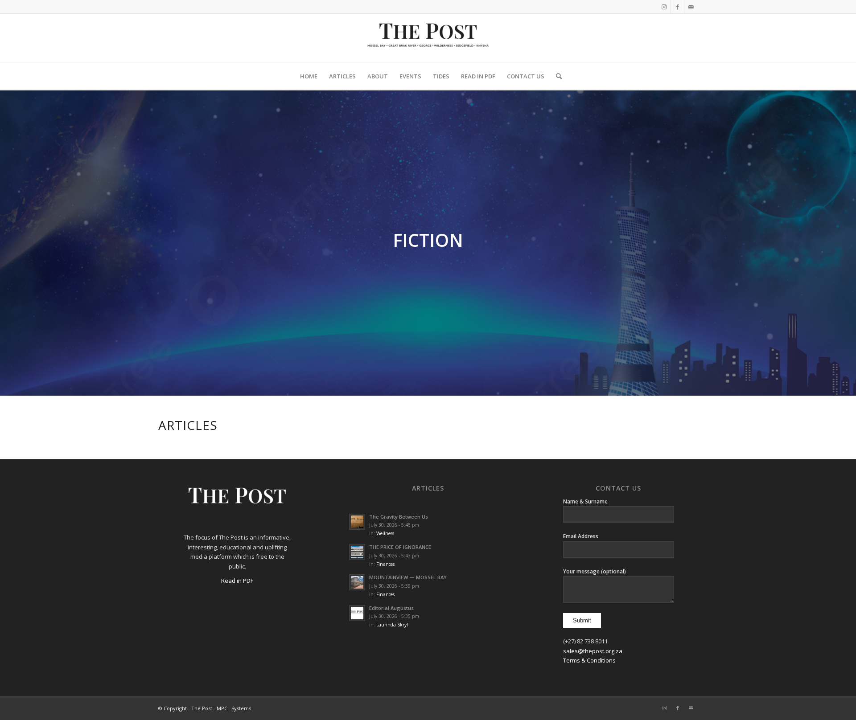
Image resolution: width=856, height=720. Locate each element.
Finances (385, 564)
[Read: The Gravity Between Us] (357, 522)
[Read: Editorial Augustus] (357, 613)
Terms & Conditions (589, 660)
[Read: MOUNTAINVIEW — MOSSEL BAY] (357, 582)
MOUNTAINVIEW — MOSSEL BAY (408, 577)
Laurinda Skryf (392, 625)
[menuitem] (308, 76)
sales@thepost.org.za (592, 651)
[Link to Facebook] (677, 6)
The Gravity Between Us (398, 516)
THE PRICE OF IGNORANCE (400, 547)
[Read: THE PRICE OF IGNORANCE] (357, 552)
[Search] (556, 76)
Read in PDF (237, 581)
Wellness (385, 533)
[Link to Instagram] (664, 6)
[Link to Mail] (691, 6)
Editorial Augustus (391, 608)
